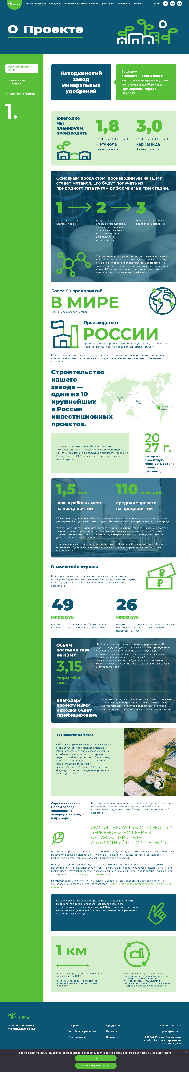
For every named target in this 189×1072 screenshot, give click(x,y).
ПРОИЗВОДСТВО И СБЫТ (19, 68)
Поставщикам (124, 3)
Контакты (139, 3)
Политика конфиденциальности (95, 1066)
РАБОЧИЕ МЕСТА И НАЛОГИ (18, 82)
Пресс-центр (107, 3)
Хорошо (95, 1058)
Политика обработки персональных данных (22, 1027)
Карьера (93, 3)
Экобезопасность (20, 94)
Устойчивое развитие (75, 3)
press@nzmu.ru (171, 1031)
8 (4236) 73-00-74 (170, 1025)
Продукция (55, 3)
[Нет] (185, 1052)
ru (154, 3)
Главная (28, 3)
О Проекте (41, 3)
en (158, 3)
